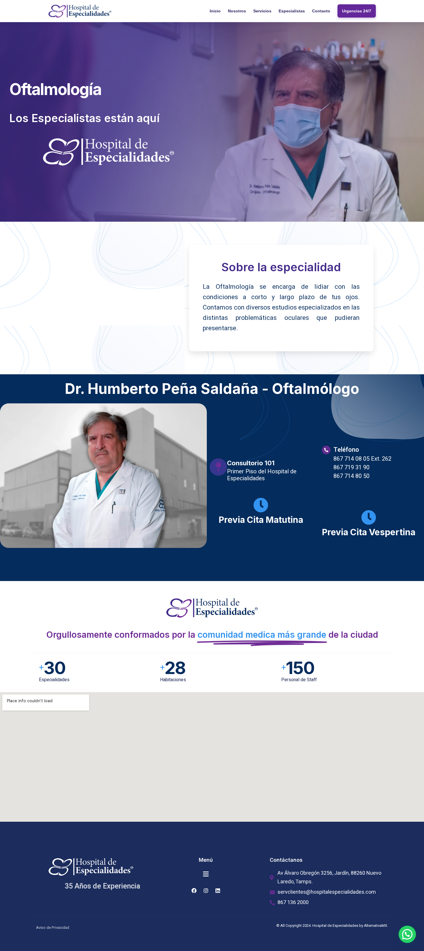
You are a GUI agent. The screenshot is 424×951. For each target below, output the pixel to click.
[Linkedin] (218, 890)
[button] (206, 874)
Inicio (215, 11)
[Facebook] (194, 890)
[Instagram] (206, 890)
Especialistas (292, 11)
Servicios (262, 11)
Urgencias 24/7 (356, 11)
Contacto (321, 11)
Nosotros (237, 11)
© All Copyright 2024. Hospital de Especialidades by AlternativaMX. (332, 925)
